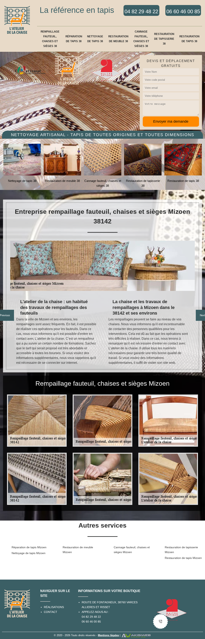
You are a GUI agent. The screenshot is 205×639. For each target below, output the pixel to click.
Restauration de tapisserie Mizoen (181, 550)
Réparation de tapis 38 (73, 39)
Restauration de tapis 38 (189, 39)
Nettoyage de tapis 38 (95, 39)
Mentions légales (108, 635)
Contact (50, 612)
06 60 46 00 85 (91, 621)
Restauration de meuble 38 (118, 39)
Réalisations (54, 607)
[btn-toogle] (160, 621)
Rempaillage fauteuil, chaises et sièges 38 (50, 39)
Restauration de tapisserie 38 (164, 39)
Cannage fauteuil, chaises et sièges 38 (141, 39)
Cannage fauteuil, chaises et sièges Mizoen (132, 550)
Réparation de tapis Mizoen (29, 547)
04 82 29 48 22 (91, 616)
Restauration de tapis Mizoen (183, 558)
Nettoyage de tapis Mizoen (28, 553)
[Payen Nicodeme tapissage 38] (17, 19)
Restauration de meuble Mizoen (78, 550)
